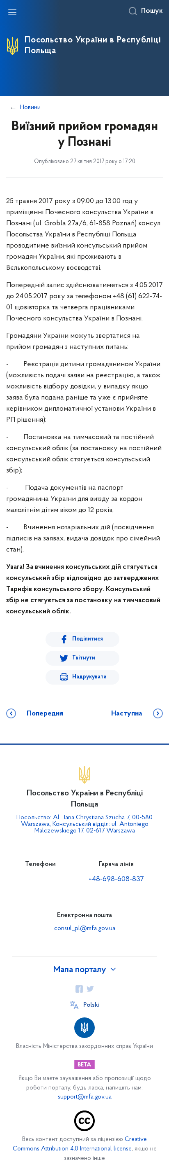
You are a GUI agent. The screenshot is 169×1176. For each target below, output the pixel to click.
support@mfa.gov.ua (85, 1097)
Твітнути (83, 658)
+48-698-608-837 (116, 879)
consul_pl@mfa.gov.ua (84, 928)
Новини (30, 107)
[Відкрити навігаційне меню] (12, 12)
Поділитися (87, 639)
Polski (91, 1005)
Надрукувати (89, 677)
